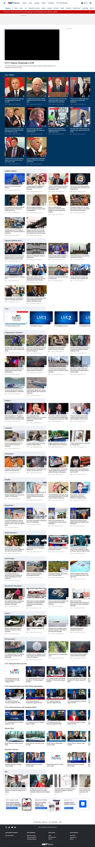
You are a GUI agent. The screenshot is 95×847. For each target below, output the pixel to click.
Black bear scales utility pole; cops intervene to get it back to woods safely (79, 370)
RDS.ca (71, 839)
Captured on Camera (34, 8)
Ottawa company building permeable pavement (34, 574)
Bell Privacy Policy (31, 835)
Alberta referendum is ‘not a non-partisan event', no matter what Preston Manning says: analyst (14, 257)
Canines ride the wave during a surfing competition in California (14, 390)
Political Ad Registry (32, 839)
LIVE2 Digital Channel (61, 326)
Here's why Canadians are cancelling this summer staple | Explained (57, 522)
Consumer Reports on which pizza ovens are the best (13, 469)
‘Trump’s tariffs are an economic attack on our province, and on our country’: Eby (14, 160)
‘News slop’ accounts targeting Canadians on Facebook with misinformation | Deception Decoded (36, 603)
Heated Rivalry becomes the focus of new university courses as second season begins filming (80, 549)
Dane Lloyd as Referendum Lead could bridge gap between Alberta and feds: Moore (36, 299)
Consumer (56, 8)
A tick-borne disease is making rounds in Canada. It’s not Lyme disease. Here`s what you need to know (15, 523)
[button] (87, 319)
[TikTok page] (9, 827)
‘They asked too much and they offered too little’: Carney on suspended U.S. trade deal (57, 100)
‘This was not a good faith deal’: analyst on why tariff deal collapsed (79, 100)
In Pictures (51, 3)
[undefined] (14, 674)
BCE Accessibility (9, 835)
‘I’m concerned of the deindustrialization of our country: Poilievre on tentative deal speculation (37, 418)
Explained (68, 8)
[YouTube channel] (12, 827)
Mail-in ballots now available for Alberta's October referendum (14, 298)
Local (30, 3)
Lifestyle (49, 8)
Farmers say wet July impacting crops (57, 654)
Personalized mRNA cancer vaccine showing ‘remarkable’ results (35, 496)
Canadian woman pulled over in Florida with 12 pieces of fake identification (14, 370)
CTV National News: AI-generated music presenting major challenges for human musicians (13, 576)
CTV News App (37, 822)
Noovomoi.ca (73, 837)
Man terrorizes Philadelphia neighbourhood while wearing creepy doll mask (57, 130)
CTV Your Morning (61, 3)
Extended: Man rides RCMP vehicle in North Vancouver (56, 348)
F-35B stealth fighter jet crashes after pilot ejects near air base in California (36, 391)
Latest (16, 8)
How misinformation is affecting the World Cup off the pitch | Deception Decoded (14, 602)
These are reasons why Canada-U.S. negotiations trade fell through (14, 100)
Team (60, 822)
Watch (43, 3)
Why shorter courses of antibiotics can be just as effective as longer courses (78, 496)
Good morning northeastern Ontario (13, 186)
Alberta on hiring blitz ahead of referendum (36, 256)
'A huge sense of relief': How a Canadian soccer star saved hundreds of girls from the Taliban (40, 790)
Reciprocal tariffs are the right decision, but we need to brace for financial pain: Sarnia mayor (36, 231)
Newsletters (55, 822)
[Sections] (4, 2)
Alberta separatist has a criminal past (14, 277)
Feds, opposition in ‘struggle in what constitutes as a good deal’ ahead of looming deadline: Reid (14, 417)
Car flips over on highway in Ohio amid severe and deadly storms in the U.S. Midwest (36, 655)
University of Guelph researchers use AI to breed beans (58, 574)
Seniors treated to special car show (35, 629)
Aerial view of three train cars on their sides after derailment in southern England (36, 349)
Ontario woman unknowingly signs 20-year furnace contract (37, 469)
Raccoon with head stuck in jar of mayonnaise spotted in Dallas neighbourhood (80, 349)
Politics (43, 8)
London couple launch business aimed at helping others (36, 443)
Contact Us (45, 822)
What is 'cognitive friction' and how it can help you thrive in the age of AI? (79, 575)
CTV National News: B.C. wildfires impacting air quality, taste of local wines (14, 655)
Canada (36, 3)
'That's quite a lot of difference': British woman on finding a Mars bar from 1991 (79, 470)
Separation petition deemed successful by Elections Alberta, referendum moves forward (36, 278)
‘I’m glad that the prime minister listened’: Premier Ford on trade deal (36, 100)
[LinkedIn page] (15, 827)
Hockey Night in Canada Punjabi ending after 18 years (58, 548)
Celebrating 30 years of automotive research (77, 629)
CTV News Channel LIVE (12, 326)
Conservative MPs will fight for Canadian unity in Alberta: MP (79, 277)
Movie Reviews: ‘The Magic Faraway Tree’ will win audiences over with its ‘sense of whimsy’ (14, 549)
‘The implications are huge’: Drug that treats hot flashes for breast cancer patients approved (58, 496)
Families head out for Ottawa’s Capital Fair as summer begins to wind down (15, 231)
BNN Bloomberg (52, 837)
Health (62, 8)
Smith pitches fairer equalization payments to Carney (80, 256)
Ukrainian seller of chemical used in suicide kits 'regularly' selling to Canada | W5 (65, 790)
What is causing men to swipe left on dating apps (80, 443)
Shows (21, 8)
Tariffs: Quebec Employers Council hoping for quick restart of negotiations (36, 209)
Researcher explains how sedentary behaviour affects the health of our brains (16, 790)
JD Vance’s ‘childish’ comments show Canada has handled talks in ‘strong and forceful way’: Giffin (58, 417)
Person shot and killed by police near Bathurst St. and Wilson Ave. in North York (80, 187)
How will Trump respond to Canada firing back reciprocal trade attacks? (35, 130)
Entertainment (76, 8)
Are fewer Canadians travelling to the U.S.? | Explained (37, 521)
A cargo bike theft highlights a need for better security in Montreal (35, 187)
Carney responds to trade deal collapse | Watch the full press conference (36, 160)
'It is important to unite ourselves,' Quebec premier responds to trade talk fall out (15, 209)
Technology (85, 8)
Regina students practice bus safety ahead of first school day (57, 443)
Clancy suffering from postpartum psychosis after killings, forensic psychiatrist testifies (56, 210)
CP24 (49, 835)
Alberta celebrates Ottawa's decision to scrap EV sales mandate (13, 630)
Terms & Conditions (31, 837)
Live (26, 8)
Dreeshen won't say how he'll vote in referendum (58, 277)
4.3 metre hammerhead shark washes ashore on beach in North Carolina (58, 370)
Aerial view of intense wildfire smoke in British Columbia (35, 369)
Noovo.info (72, 835)
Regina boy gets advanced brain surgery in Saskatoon (14, 495)
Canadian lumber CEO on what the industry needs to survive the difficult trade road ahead (80, 209)
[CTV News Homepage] (14, 3)
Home (24, 3)
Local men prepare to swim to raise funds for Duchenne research (13, 444)
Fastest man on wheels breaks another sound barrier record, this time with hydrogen (57, 630)
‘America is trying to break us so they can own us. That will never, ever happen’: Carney (14, 130)
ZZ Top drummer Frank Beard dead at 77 (35, 548)
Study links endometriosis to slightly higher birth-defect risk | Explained (79, 522)
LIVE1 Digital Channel (36, 326)
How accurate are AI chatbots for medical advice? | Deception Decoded (58, 602)
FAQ (50, 822)
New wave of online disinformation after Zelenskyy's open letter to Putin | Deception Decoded (79, 603)
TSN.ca (50, 839)
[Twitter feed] (6, 827)
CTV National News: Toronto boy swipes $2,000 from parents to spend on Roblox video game (58, 470)
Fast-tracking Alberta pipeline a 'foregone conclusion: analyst (57, 256)
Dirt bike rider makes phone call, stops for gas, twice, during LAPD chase (80, 130)
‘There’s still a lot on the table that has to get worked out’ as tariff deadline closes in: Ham (79, 417)
